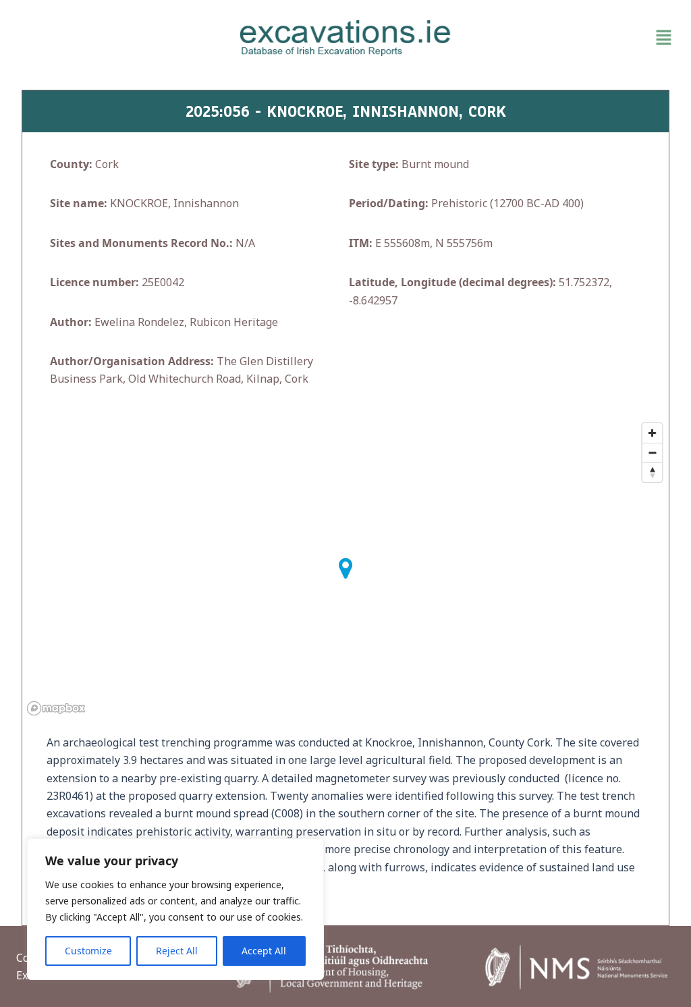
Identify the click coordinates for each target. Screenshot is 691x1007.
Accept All (264, 950)
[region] (175, 909)
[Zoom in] (652, 433)
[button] (571, 38)
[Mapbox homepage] (56, 708)
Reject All (177, 950)
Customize (88, 950)
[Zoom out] (652, 452)
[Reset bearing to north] (652, 472)
